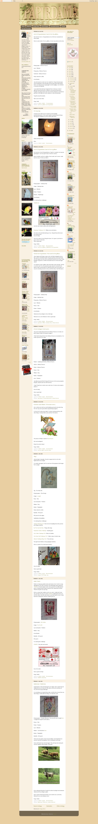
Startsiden (49, 806)
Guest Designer (44, 26)
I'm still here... (28, 274)
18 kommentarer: (49, 321)
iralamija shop (49, 322)
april (71, 123)
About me (29, 26)
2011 (70, 76)
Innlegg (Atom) (42, 808)
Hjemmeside (24, 167)
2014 (70, 71)
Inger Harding (25, 345)
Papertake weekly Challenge (40, 530)
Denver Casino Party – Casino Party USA (25, 318)
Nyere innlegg (38, 806)
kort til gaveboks (49, 104)
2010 (70, 130)
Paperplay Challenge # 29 (39, 230)
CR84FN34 (48, 247)
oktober (71, 81)
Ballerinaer (40, 802)
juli (70, 87)
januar (71, 128)
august (71, 86)
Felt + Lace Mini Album (28, 266)
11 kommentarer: (49, 448)
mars (71, 124)
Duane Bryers (50, 438)
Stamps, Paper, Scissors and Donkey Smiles (25, 292)
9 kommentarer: (49, 143)
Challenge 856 (74, 228)
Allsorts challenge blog (71, 225)
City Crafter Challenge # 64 (39, 533)
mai (71, 121)
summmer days (47, 450)
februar (71, 126)
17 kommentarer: (49, 103)
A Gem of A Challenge (70, 207)
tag (47, 575)
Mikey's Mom (25, 272)
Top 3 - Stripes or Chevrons (74, 165)
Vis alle (29, 362)
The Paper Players (70, 148)
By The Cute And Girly (38, 527)
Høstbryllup (74, 139)
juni (71, 119)
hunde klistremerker (47, 398)
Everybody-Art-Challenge (71, 196)
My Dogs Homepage (26, 28)
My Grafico (43, 622)
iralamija (24, 263)
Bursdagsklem (74, 187)
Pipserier (24, 353)
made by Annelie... (24, 282)
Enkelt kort (45, 802)
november (72, 79)
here (63, 718)
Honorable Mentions (55, 26)
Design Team (36, 26)
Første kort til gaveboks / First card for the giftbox (47, 253)
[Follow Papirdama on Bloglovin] (26, 242)
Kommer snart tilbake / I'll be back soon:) (44, 404)
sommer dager (41, 450)
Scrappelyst (70, 137)
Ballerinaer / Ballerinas (40, 684)
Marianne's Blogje (24, 336)
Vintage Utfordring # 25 (39, 523)
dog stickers (40, 398)
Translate (72, 40)
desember (72, 78)
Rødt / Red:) (37, 581)
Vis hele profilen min (26, 61)
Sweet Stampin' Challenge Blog (71, 161)
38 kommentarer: (49, 573)
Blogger (54, 814)
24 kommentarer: (49, 676)
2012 (70, 74)
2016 (70, 67)
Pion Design (43, 575)
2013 (70, 73)
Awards (63, 26)
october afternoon (51, 802)
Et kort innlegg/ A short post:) (41, 329)
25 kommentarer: (49, 245)
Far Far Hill (39, 625)
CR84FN (36, 586)
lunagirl (39, 575)
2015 (70, 69)
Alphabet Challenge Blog (71, 174)
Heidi (29, 33)
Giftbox (43, 322)
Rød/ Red (44, 677)
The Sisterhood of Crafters (71, 252)
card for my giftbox (42, 104)
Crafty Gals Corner (70, 237)
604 (73, 197)
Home (23, 26)
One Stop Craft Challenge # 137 (41, 536)
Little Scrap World (24, 316)
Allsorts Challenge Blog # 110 (40, 538)
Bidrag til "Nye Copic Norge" (28, 309)
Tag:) (35, 456)
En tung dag (37, 111)
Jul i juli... (28, 284)
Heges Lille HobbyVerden (25, 305)
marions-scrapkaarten (25, 324)
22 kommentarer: (49, 800)
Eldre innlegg (60, 806)
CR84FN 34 (36, 203)
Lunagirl (39, 496)
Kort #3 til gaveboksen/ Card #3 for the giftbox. (46, 34)
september (72, 83)
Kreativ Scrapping (70, 185)
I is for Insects (74, 176)
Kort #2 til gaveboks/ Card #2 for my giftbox (45, 149)
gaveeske (40, 322)
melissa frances (55, 322)
